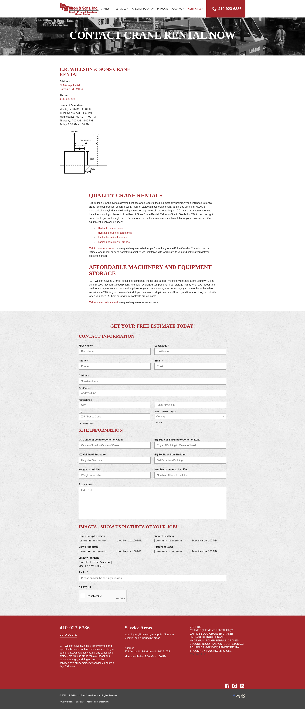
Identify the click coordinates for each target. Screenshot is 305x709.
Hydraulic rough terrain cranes (115, 232)
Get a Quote (68, 634)
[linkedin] (242, 685)
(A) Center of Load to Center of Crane (101, 439)
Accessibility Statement (97, 702)
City (80, 412)
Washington (131, 634)
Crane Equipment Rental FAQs (211, 630)
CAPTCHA (85, 587)
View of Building (164, 536)
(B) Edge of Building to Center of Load (177, 439)
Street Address (85, 388)
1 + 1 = (84, 572)
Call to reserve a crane (101, 248)
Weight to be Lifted (90, 469)
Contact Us (194, 9)
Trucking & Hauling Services (211, 651)
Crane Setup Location (92, 536)
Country (158, 422)
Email (159, 361)
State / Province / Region (165, 412)
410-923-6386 (67, 99)
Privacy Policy (66, 702)
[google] (234, 685)
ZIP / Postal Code (86, 423)
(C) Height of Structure (92, 454)
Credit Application (143, 9)
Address (84, 375)
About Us (177, 9)
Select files (105, 562)
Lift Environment (89, 557)
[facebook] (227, 685)
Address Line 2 (85, 400)
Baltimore (144, 634)
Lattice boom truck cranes (112, 237)
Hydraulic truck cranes (110, 228)
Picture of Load (163, 547)
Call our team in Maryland (103, 302)
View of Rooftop (88, 547)
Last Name (162, 346)
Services (121, 9)
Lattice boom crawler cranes (114, 242)
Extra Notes (86, 484)
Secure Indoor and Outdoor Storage (217, 644)
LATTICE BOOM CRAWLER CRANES (212, 633)
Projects (162, 9)
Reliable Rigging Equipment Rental (215, 647)
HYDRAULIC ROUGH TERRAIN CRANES (214, 640)
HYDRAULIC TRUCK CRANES (208, 637)
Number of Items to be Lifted (171, 469)
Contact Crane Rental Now (152, 35)
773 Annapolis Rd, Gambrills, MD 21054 (147, 651)
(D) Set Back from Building (170, 454)
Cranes (105, 9)
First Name (87, 346)
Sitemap (80, 702)
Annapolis (157, 634)
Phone (84, 361)
